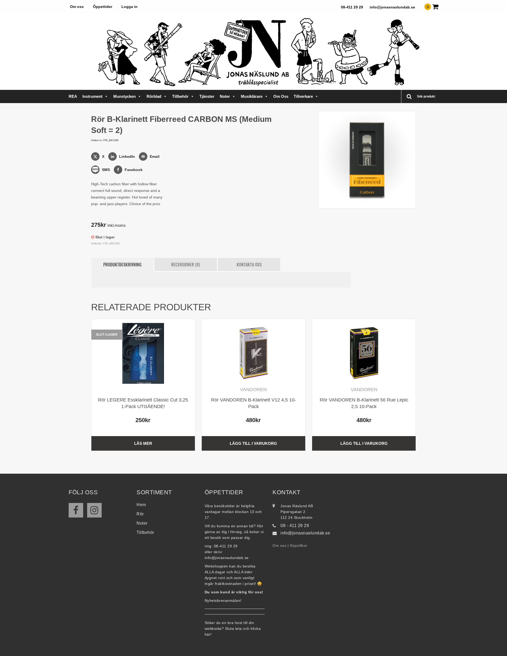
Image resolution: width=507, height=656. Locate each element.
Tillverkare (303, 96)
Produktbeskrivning (122, 264)
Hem (141, 504)
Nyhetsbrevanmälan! (223, 600)
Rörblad (154, 96)
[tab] (122, 265)
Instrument (92, 96)
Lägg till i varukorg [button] (253, 443)
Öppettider (102, 6)
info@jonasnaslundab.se (392, 7)
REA (73, 96)
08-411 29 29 (352, 7)
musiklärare (251, 96)
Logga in (129, 6)
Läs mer (143, 443)
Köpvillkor (298, 545)
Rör (140, 514)
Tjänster (206, 96)
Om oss (77, 6)
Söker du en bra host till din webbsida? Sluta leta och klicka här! (233, 628)
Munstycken (124, 96)
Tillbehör (180, 96)
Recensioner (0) (185, 264)
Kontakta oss (249, 264)
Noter (225, 96)
